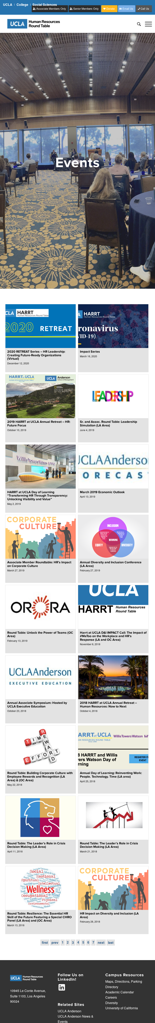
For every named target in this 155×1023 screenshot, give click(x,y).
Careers (111, 997)
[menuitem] (9, 5)
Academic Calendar (119, 992)
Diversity (111, 1002)
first (45, 942)
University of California (121, 1008)
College (22, 4)
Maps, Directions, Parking (123, 981)
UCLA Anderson (69, 1011)
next (101, 942)
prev (54, 942)
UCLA (7, 4)
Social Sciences (44, 4)
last (110, 942)
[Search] (137, 24)
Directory (111, 986)
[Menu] (146, 24)
